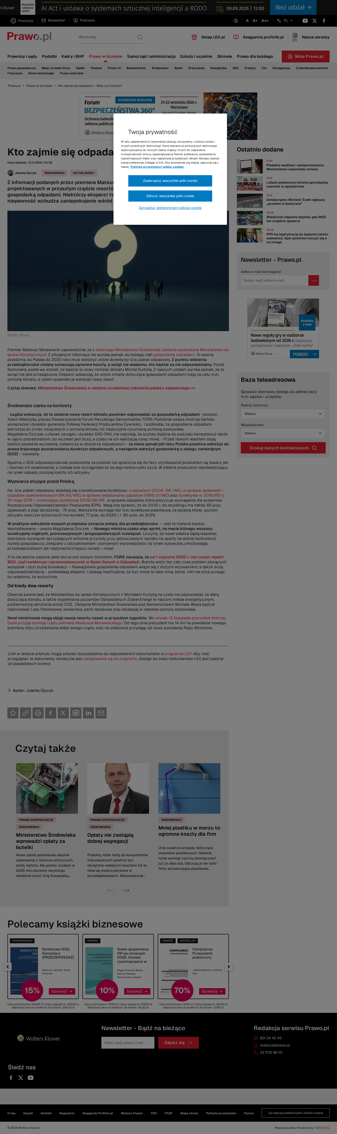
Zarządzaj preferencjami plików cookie (170, 208)
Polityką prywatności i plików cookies (157, 167)
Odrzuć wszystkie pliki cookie (170, 196)
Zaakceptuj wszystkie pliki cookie (170, 180)
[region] (170, 169)
